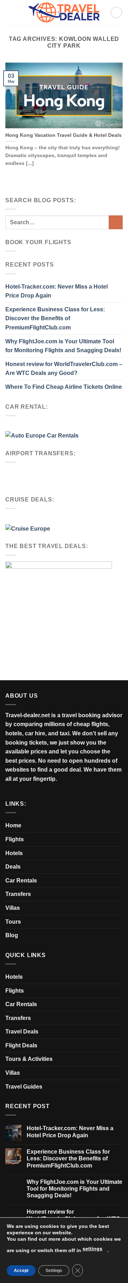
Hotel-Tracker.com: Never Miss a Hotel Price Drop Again (56, 291)
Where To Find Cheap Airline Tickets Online (63, 387)
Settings (54, 1270)
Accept (21, 1270)
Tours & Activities (29, 1059)
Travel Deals (21, 1032)
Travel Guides (23, 1087)
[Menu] (116, 12)
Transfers (18, 894)
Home (13, 825)
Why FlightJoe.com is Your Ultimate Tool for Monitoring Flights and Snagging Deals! (63, 346)
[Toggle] (120, 867)
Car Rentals (21, 880)
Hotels (14, 853)
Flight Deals (21, 1045)
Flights (14, 839)
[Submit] (116, 222)
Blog (11, 935)
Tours (13, 922)
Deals (13, 867)
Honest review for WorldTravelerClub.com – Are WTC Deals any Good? (63, 368)
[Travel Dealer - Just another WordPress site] (64, 12)
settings (92, 1248)
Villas (12, 908)
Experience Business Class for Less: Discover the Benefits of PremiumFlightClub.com (55, 318)
